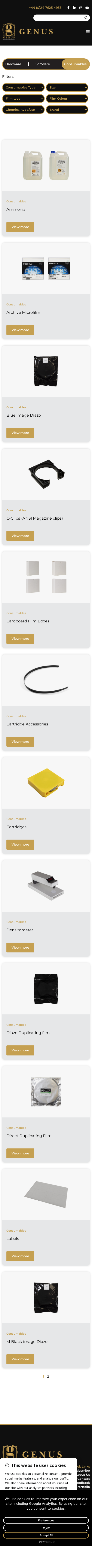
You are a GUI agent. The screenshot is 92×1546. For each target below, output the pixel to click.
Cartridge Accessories (27, 724)
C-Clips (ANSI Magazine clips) (34, 518)
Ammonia (16, 209)
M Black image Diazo (26, 1341)
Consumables (75, 64)
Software (43, 64)
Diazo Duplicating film (28, 1032)
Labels (12, 1238)
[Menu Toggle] (88, 31)
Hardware (13, 64)
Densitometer (19, 930)
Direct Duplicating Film (29, 1135)
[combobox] (57, 18)
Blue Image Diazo (23, 415)
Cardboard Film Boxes (27, 621)
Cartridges (16, 827)
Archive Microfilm (23, 312)
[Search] (86, 18)
